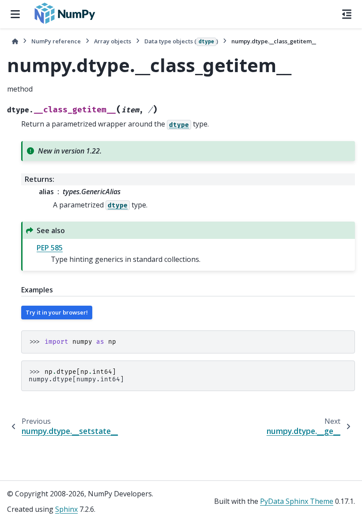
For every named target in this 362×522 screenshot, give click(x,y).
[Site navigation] (15, 14)
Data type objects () (181, 41)
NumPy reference (56, 41)
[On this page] (347, 14)
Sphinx (66, 509)
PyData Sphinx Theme (296, 501)
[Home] (15, 41)
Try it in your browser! (57, 312)
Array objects (112, 41)
